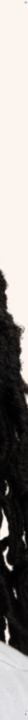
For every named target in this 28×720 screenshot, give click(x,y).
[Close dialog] (25, 2)
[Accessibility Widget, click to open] (26, 711)
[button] (25, 714)
